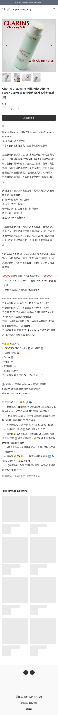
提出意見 (29, 709)
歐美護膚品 (34, 476)
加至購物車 (29, 118)
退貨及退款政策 (31, 703)
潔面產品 (20, 476)
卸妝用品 (8, 476)
